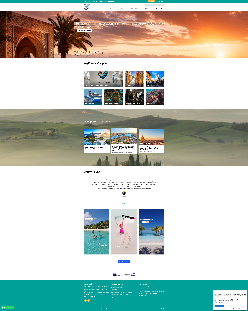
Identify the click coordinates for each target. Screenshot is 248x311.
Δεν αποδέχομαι (229, 305)
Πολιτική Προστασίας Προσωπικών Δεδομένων (234, 308)
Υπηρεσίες (152, 8)
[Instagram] (88, 300)
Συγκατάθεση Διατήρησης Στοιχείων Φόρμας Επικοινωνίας (151, 291)
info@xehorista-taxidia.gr (116, 287)
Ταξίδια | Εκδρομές (135, 8)
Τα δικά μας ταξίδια (125, 8)
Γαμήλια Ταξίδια (145, 8)
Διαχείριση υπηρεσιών (219, 302)
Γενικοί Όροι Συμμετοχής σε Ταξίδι (146, 289)
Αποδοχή (219, 305)
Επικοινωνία (151, 1)
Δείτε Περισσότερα (124, 261)
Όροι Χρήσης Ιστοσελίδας (144, 286)
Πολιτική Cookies (221, 308)
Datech (108, 308)
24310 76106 (111, 1)
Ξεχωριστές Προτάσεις (115, 8)
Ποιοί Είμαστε (106, 8)
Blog (162, 8)
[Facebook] (85, 300)
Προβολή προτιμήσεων (240, 305)
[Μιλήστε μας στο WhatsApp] (7, 308)
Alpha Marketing (99, 308)
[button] (245, 291)
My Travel (158, 8)
